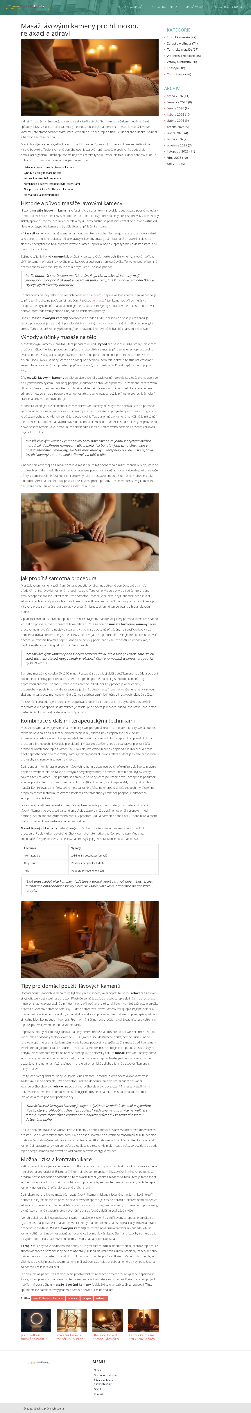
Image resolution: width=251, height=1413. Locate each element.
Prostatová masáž (129, 7)
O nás (97, 1370)
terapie (87, 1298)
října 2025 (177, 157)
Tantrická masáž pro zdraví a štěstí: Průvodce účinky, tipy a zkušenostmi (143, 1337)
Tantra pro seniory (164, 7)
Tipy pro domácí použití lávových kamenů (48, 189)
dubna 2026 (178, 120)
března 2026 (178, 127)
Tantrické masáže (182, 49)
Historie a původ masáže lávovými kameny (49, 167)
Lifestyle (176, 68)
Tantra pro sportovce (228, 7)
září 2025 (176, 164)
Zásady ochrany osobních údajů (103, 1382)
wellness (101, 1298)
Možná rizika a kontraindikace (41, 194)
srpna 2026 (178, 96)
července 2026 (179, 102)
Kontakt (98, 1394)
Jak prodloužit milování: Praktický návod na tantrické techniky (36, 1337)
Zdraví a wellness (182, 43)
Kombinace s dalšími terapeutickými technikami (52, 183)
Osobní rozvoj (179, 74)
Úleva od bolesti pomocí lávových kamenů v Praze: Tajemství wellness (107, 1337)
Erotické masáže (181, 37)
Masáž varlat (195, 7)
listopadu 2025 (181, 151)
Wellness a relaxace (184, 56)
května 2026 (179, 114)
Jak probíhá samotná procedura (42, 178)
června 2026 (178, 108)
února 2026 (177, 133)
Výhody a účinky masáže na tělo (43, 172)
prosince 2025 (179, 145)
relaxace (97, 300)
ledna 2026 (177, 139)
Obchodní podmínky (106, 1375)
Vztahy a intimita (182, 62)
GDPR (97, 1389)
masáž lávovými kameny (48, 1298)
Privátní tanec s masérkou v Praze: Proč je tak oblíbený (71, 1337)
